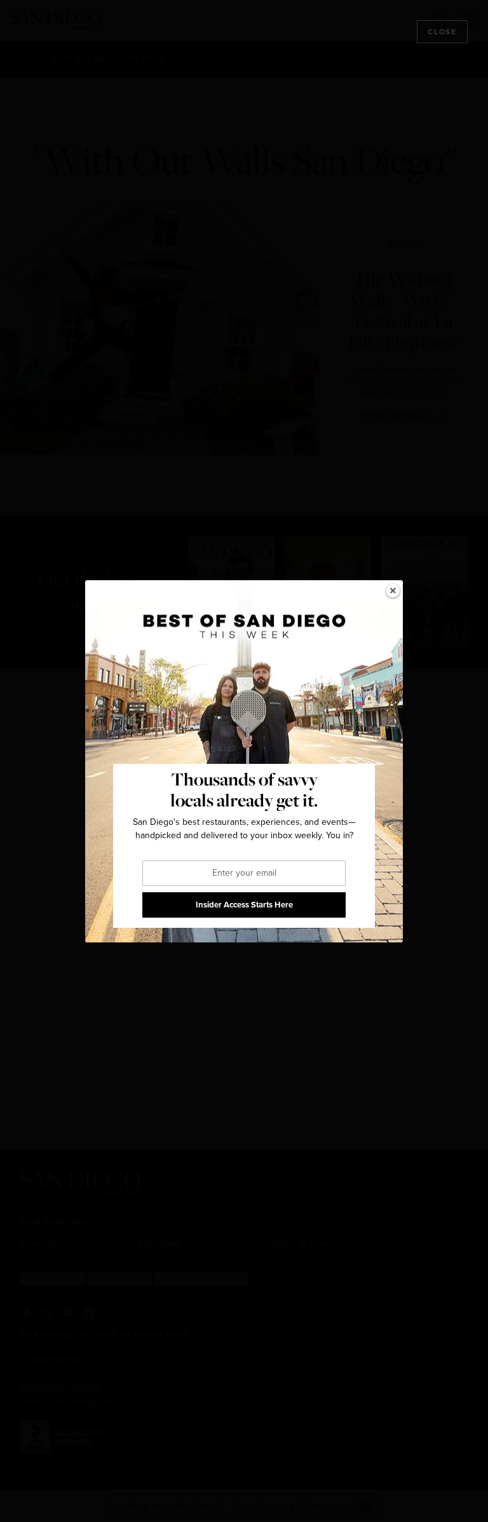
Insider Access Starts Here (244, 905)
